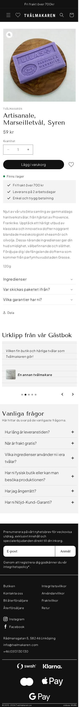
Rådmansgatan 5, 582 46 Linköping (29, 638)
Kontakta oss (13, 593)
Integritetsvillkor (52, 586)
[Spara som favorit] (68, 161)
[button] (8, 15)
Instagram (16, 619)
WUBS (71, 705)
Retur (44, 608)
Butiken (9, 586)
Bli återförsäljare (15, 600)
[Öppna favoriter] (18, 15)
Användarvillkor (51, 593)
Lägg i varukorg (32, 161)
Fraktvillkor (48, 600)
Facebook (17, 627)
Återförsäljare (13, 608)
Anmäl (62, 551)
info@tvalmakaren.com (20, 645)
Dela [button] (10, 309)
